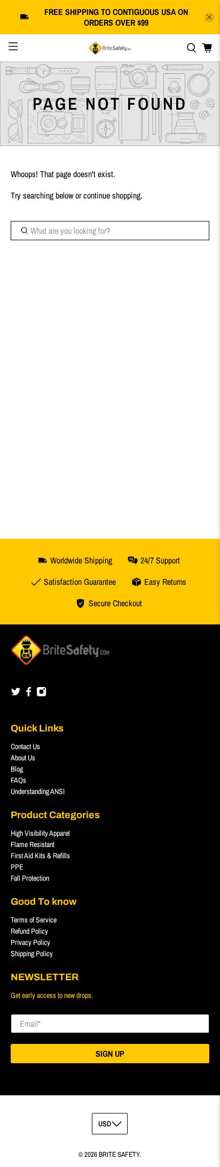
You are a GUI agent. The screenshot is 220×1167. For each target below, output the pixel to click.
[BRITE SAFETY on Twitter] (16, 694)
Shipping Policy (32, 953)
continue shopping (111, 195)
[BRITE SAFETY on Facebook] (28, 694)
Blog (17, 769)
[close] (209, 17)
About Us (23, 757)
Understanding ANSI (38, 791)
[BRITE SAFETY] (110, 48)
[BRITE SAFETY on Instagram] (41, 694)
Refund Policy (29, 931)
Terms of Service (34, 920)
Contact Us (25, 746)
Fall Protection (30, 878)
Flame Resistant (32, 844)
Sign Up (110, 1053)
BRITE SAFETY (119, 1154)
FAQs (18, 780)
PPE (17, 867)
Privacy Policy (30, 942)
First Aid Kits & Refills (40, 855)
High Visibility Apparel (40, 833)
